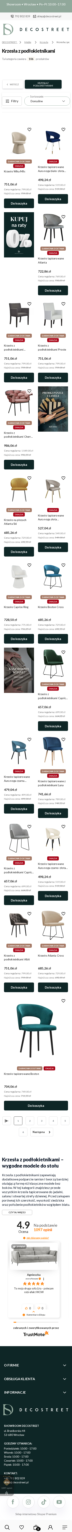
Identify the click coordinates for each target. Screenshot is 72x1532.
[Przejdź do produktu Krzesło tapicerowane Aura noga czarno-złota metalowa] (53, 838)
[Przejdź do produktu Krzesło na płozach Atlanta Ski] (19, 489)
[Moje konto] (50, 1527)
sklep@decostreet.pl (49, 16)
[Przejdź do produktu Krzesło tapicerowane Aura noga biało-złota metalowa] (53, 141)
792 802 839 (22, 16)
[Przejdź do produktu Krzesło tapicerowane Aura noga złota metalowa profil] (53, 489)
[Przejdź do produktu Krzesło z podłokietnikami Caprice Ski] (19, 838)
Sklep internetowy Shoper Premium (36, 1514)
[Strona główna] (36, 30)
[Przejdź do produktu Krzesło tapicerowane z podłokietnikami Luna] (53, 751)
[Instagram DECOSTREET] (28, 1502)
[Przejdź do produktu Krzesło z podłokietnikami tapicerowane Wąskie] (19, 315)
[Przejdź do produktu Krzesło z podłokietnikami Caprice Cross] (53, 664)
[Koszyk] (36, 1527)
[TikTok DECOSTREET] (44, 1502)
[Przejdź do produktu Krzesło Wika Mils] (19, 141)
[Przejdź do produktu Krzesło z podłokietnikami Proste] (53, 315)
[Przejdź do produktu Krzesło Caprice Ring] (19, 577)
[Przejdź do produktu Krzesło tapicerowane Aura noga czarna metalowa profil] (19, 751)
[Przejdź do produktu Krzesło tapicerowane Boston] (36, 1030)
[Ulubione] (21, 1527)
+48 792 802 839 (14, 1478)
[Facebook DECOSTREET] (13, 1502)
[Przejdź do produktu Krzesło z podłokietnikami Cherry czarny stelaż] (19, 402)
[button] (24, 1238)
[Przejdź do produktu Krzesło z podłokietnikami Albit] (19, 925)
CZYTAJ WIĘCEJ (17, 1212)
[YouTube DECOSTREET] (59, 1502)
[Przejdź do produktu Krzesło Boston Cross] (53, 577)
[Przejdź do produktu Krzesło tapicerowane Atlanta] (53, 228)
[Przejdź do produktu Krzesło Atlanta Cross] (53, 925)
